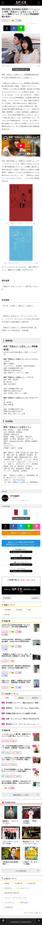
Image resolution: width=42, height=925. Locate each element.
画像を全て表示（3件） (21, 69)
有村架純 (19, 610)
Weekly (21, 698)
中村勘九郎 (8, 907)
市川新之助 (32, 883)
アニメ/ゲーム (9, 902)
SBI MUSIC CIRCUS (12, 893)
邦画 (29, 610)
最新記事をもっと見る (21, 795)
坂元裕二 (8, 614)
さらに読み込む (21, 871)
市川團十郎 (18, 883)
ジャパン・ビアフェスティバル (16, 897)
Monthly (35, 698)
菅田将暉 (8, 610)
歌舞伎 (7, 883)
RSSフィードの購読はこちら (22, 533)
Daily (7, 698)
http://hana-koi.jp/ (19, 480)
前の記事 (7, 598)
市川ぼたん (8, 888)
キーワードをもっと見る (31, 913)
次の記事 (34, 598)
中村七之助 (24, 902)
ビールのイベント (24, 888)
